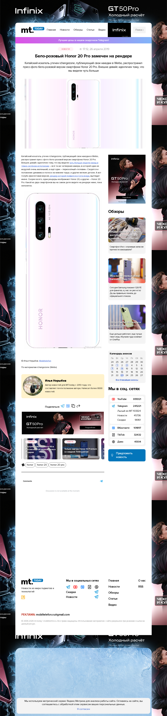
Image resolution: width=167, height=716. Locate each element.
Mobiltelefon (45, 361)
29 (136, 362)
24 (112, 362)
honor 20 (42, 464)
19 (137, 372)
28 (132, 362)
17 (127, 372)
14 (112, 372)
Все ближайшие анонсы (127, 380)
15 (117, 372)
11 (131, 368)
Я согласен (83, 709)
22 (117, 375)
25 (117, 362)
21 (112, 375)
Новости (66, 49)
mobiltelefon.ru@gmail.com (53, 614)
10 (127, 368)
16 (122, 372)
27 (127, 362)
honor (30, 464)
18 (132, 372)
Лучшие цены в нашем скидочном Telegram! (83, 40)
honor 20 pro (57, 464)
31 (112, 365)
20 (141, 372)
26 (122, 362)
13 (142, 368)
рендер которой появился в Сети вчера (69, 176)
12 (137, 368)
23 (122, 375)
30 (141, 362)
